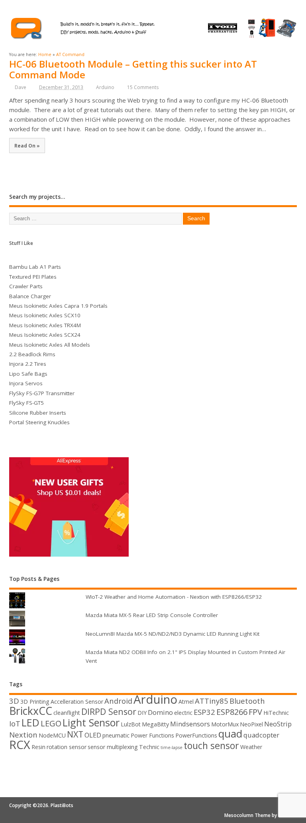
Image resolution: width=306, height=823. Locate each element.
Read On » (27, 145)
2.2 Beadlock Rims (32, 354)
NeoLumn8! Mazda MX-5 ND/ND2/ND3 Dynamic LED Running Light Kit (172, 633)
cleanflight (66, 712)
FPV (255, 712)
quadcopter (261, 735)
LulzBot (131, 724)
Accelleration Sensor (77, 701)
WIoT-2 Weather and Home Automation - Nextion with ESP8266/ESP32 (174, 596)
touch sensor (211, 745)
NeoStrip (278, 723)
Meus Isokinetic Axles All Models (49, 344)
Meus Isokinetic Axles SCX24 (44, 334)
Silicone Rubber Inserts (37, 412)
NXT (75, 734)
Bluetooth (247, 701)
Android (118, 701)
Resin (38, 747)
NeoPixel (251, 724)
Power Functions (152, 735)
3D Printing (34, 701)
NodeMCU (52, 735)
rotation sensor (66, 747)
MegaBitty (155, 724)
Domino (160, 712)
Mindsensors (190, 723)
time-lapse (171, 747)
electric (183, 712)
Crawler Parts (26, 286)
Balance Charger (30, 296)
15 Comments (143, 87)
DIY (142, 712)
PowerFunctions (196, 735)
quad (230, 733)
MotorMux (225, 724)
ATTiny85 (211, 701)
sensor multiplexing (113, 747)
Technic (149, 747)
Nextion (23, 735)
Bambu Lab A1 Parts (35, 266)
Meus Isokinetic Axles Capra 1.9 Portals (58, 305)
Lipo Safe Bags (28, 373)
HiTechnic (276, 712)
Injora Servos (26, 383)
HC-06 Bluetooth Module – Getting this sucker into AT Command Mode (133, 69)
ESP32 (204, 712)
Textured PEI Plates (33, 276)
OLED (92, 735)
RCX (19, 744)
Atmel (186, 701)
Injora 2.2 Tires (27, 363)
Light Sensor (91, 722)
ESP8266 (231, 712)
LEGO (51, 723)
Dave (20, 87)
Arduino (105, 87)
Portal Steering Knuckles (39, 422)
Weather (251, 747)
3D (14, 701)
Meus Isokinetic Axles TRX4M (45, 325)
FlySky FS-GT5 (26, 402)
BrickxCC (30, 711)
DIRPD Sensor (108, 711)
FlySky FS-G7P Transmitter (42, 393)
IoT (14, 723)
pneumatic (115, 735)
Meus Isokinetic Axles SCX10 (44, 315)
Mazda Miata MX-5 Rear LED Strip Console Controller (152, 615)
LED (30, 722)
